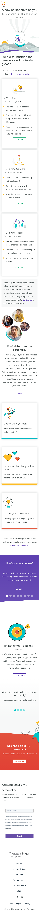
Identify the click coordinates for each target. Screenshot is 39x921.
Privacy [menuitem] (27, 903)
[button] (7, 596)
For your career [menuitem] (19, 880)
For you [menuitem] (19, 874)
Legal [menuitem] (18, 903)
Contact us (27, 300)
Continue (19, 589)
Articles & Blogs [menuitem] (19, 869)
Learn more (19, 139)
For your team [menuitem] (19, 885)
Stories (19, 393)
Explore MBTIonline (18, 545)
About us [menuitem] (19, 863)
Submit (19, 836)
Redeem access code (20, 74)
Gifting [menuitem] (19, 891)
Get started (19, 761)
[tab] (15, 710)
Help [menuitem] (11, 903)
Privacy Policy (8, 828)
